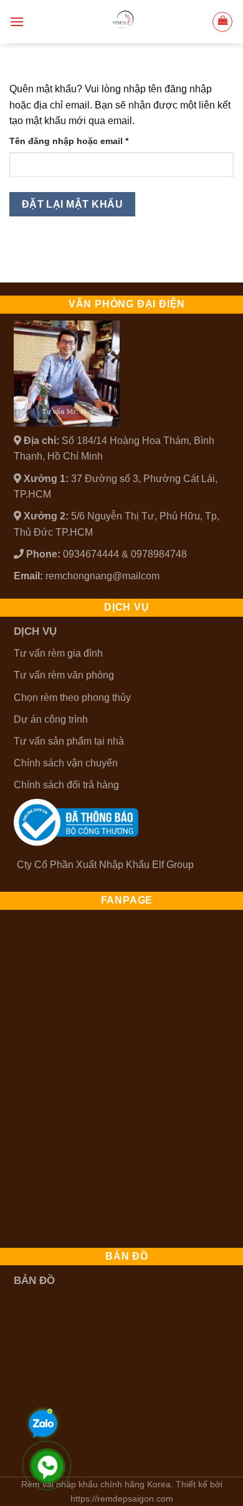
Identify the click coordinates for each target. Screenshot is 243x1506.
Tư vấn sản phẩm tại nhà (69, 741)
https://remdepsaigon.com (121, 1499)
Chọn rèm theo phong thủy (72, 697)
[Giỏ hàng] (222, 22)
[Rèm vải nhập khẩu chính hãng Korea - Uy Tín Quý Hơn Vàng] (121, 22)
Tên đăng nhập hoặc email (79, 141)
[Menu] (16, 21)
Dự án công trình (51, 719)
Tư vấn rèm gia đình (58, 653)
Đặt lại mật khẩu (72, 204)
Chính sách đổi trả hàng (66, 785)
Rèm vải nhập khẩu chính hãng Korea (96, 1484)
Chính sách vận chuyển (66, 763)
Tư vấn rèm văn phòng (64, 675)
